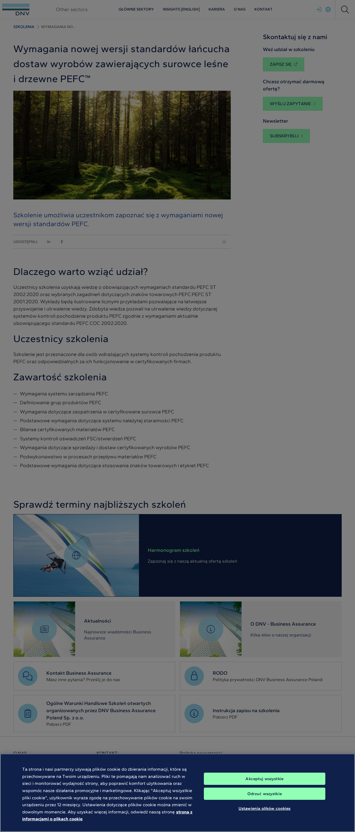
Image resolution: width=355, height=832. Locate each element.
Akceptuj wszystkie (264, 778)
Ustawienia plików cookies (265, 808)
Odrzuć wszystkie (264, 793)
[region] (177, 792)
